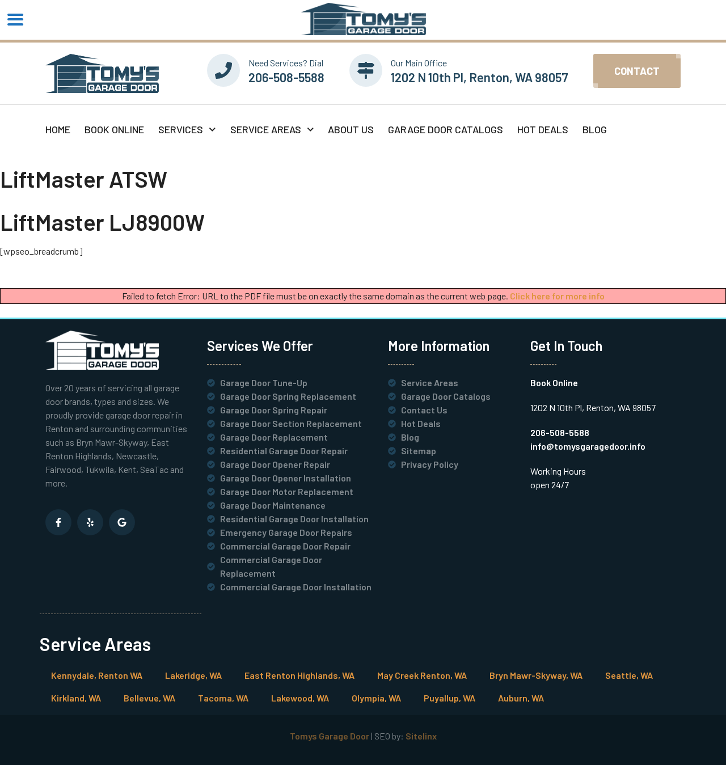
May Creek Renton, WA (422, 675)
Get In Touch (566, 345)
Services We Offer (260, 345)
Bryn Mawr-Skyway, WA (536, 675)
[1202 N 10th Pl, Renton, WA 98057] (365, 70)
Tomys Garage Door (329, 735)
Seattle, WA (629, 675)
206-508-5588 (286, 77)
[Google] (122, 522)
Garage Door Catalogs (445, 129)
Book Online (114, 129)
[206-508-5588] (223, 70)
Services (180, 129)
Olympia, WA (376, 697)
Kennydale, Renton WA (96, 675)
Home (57, 129)
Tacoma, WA (223, 697)
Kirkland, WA (76, 697)
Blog (595, 129)
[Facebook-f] (58, 522)
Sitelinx (421, 735)
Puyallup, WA (449, 697)
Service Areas (265, 129)
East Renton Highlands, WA (299, 675)
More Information (438, 345)
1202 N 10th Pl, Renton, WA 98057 (479, 77)
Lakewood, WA (300, 697)
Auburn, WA (521, 697)
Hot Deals (542, 129)
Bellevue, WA (149, 697)
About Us (351, 129)
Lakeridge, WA (193, 675)
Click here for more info (557, 295)
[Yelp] (90, 522)
